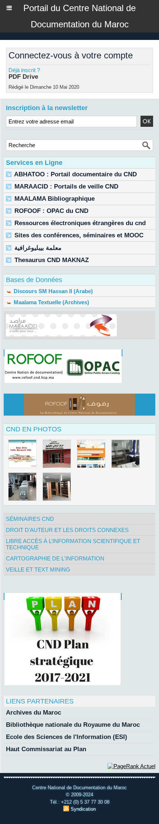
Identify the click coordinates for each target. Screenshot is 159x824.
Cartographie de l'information (55, 558)
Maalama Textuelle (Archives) (50, 302)
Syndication (83, 809)
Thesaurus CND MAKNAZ (51, 260)
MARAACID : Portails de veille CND (66, 186)
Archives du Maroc (33, 712)
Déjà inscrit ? (24, 70)
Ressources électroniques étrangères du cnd (80, 223)
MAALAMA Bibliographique (54, 198)
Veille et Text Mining (38, 569)
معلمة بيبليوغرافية (37, 247)
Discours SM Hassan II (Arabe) (52, 291)
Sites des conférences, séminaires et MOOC (78, 235)
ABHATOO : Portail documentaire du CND (75, 174)
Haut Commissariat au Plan (46, 749)
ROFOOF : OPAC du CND (51, 210)
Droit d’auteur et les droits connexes (67, 530)
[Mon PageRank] (131, 766)
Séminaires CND (30, 519)
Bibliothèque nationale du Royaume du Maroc (73, 724)
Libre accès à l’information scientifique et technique (73, 544)
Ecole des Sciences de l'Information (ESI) (66, 736)
